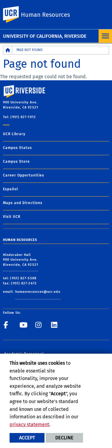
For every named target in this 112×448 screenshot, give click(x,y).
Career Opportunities (23, 175)
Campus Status (17, 148)
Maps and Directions (22, 203)
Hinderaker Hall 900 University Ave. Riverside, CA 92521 (20, 260)
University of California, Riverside (44, 36)
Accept (27, 438)
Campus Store (16, 161)
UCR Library (14, 134)
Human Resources (45, 14)
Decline (64, 438)
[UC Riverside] (14, 14)
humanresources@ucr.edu (37, 292)
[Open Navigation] (105, 36)
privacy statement (29, 424)
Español (10, 189)
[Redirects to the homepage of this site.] (7, 50)
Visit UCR (11, 217)
